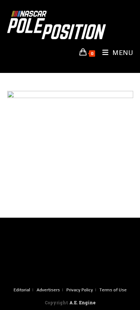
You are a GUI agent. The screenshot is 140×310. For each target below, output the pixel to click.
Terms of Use (113, 289)
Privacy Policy (79, 289)
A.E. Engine (82, 302)
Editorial (22, 289)
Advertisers (48, 289)
